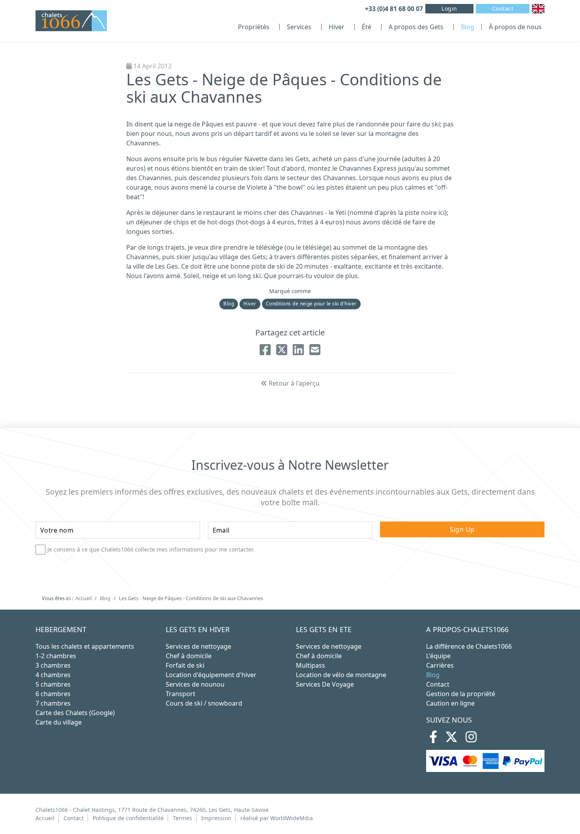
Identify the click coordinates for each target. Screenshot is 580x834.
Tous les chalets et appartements (85, 646)
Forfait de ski (185, 665)
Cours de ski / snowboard (204, 703)
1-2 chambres (56, 655)
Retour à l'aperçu (293, 383)
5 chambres (53, 684)
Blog (467, 27)
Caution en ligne (450, 703)
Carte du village (59, 722)
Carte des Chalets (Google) (75, 712)
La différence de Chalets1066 (469, 646)
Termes (182, 818)
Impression (216, 818)
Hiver (336, 27)
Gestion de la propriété (460, 693)
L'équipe (438, 655)
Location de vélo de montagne (341, 674)
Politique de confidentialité (128, 818)
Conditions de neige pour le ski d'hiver (311, 303)
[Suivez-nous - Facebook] (433, 739)
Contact (503, 8)
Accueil (45, 818)
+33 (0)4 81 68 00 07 (394, 8)
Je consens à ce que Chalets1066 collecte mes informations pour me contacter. (150, 549)
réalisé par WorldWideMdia (276, 818)
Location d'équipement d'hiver (211, 674)
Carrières (440, 665)
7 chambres (53, 703)
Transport (180, 693)
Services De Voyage (325, 684)
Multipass (310, 665)
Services (299, 27)
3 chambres (53, 665)
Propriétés (253, 27)
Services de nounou (195, 684)
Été (366, 27)
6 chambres (53, 693)
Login (449, 8)
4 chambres (53, 674)
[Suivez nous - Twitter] (451, 739)
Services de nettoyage (198, 646)
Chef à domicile (188, 655)
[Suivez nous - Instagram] (471, 739)
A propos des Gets (416, 27)
